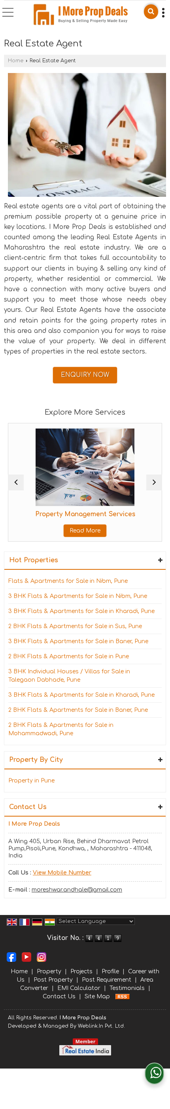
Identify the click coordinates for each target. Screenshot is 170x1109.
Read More (85, 531)
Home (15, 60)
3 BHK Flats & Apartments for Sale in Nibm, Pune (77, 596)
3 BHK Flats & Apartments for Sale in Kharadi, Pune (81, 611)
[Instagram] (41, 957)
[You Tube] (26, 957)
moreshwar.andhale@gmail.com (77, 890)
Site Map (97, 996)
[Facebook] (11, 957)
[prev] (16, 482)
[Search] (151, 11)
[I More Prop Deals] (80, 14)
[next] (154, 482)
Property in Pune (31, 781)
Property (49, 971)
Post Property (53, 980)
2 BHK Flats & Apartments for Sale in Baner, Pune (78, 710)
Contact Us (59, 996)
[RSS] (122, 996)
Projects (81, 971)
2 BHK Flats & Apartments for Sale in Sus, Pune (75, 626)
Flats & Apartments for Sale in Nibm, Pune (68, 581)
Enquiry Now (85, 375)
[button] (62, 873)
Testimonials (127, 988)
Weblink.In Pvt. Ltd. (101, 1026)
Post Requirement (106, 980)
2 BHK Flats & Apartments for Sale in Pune (68, 656)
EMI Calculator (78, 988)
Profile (110, 971)
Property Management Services (85, 514)
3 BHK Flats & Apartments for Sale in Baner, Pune (78, 641)
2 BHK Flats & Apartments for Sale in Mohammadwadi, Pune (60, 729)
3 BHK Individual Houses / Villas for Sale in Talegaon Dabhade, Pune (69, 676)
